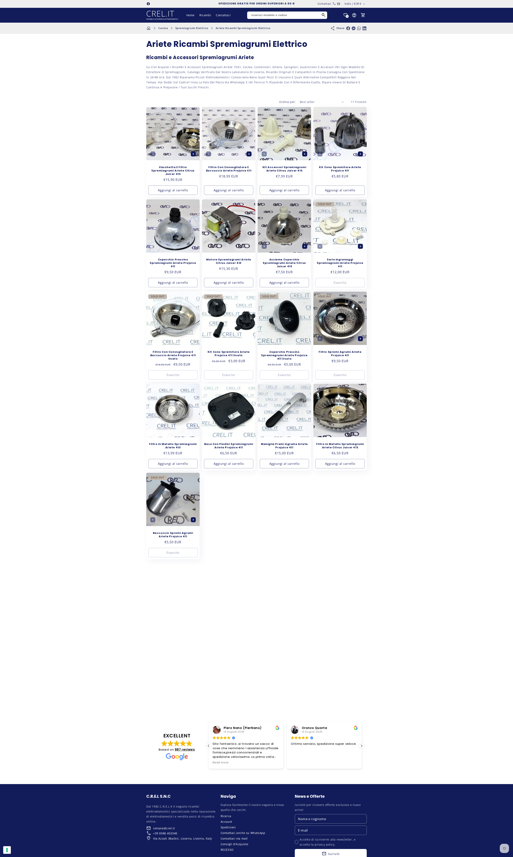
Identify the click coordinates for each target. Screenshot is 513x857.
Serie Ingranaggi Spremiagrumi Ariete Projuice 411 (340, 263)
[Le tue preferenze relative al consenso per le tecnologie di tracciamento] (7, 850)
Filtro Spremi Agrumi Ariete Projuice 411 (340, 353)
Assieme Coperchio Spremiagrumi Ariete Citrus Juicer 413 (284, 263)
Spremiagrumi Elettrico (191, 28)
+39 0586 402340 (165, 833)
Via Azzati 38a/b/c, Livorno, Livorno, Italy (182, 838)
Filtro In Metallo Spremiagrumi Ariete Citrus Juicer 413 (340, 446)
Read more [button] (221, 762)
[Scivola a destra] (193, 153)
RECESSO (227, 850)
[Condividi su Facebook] (348, 28)
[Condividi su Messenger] (353, 28)
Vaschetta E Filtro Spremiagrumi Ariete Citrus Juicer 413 (173, 171)
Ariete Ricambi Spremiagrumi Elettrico (243, 28)
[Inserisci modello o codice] (323, 15)
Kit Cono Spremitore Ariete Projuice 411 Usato (229, 353)
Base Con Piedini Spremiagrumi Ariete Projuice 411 (228, 446)
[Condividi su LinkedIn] (364, 28)
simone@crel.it (164, 828)
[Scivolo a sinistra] (152, 153)
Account (226, 822)
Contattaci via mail (234, 838)
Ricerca (226, 816)
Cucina (163, 28)
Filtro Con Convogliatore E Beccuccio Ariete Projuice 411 (228, 169)
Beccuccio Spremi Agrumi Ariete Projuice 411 (173, 534)
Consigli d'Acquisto (234, 844)
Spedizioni (228, 827)
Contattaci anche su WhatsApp (243, 833)
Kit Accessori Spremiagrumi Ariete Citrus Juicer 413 (284, 169)
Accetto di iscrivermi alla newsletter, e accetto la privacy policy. (327, 842)
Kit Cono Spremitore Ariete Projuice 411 (340, 169)
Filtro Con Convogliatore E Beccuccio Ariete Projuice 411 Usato (173, 355)
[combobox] (287, 15)
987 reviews (185, 749)
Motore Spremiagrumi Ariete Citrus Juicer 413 (228, 261)
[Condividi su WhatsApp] (359, 28)
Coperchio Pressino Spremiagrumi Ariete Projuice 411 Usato (284, 355)
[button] (363, 15)
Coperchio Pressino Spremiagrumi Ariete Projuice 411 (173, 263)
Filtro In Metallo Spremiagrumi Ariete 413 (173, 446)
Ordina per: (287, 102)
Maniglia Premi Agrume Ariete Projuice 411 (284, 446)
